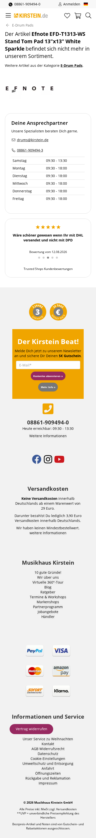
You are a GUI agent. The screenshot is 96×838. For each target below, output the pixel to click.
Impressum (48, 783)
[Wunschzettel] (67, 16)
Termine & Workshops (48, 597)
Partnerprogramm (48, 606)
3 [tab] (49, 260)
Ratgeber (47, 592)
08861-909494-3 (30, 150)
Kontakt (48, 743)
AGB (35, 748)
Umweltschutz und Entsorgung (47, 763)
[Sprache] (85, 4)
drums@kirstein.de (32, 140)
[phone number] (48, 409)
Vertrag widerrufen (31, 728)
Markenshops (48, 602)
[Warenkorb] (77, 16)
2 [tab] (45, 260)
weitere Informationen (48, 533)
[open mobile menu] (8, 15)
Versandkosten (66, 809)
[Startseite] (31, 15)
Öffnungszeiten (48, 773)
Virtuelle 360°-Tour (48, 582)
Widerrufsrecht (51, 748)
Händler (48, 616)
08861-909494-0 (27, 4)
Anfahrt (48, 768)
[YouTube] (59, 462)
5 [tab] (58, 260)
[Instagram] (48, 462)
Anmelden (71, 4)
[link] (48, 675)
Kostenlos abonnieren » (48, 376)
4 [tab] (54, 260)
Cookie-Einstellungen (48, 758)
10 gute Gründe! (47, 572)
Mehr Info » (48, 387)
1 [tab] (40, 260)
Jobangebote (48, 611)
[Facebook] (37, 462)
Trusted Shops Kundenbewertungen (48, 269)
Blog (47, 587)
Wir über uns (48, 577)
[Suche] (88, 15)
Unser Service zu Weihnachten (48, 739)
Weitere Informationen (48, 435)
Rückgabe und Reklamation (47, 778)
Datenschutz (48, 753)
